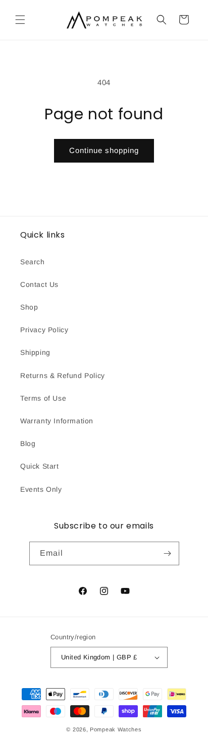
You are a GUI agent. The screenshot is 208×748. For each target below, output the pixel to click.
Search (32, 262)
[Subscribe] (168, 553)
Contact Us (39, 284)
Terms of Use (43, 398)
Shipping (35, 352)
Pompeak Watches (116, 729)
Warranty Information (56, 421)
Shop (29, 307)
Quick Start (39, 466)
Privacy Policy (44, 330)
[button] (20, 20)
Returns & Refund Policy (62, 375)
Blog (27, 443)
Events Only (41, 489)
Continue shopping (104, 150)
